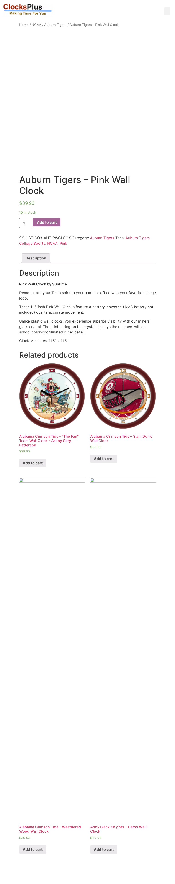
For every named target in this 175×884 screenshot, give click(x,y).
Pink (63, 243)
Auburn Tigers (55, 25)
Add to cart (47, 222)
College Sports (32, 243)
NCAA (36, 25)
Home (24, 25)
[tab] (36, 258)
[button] (167, 11)
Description (36, 258)
